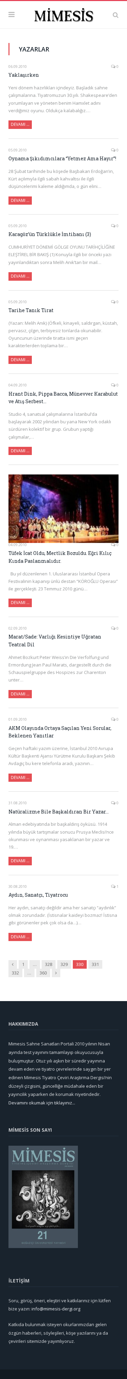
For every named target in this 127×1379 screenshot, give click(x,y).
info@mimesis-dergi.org (55, 1309)
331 (95, 964)
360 (43, 973)
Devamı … (20, 124)
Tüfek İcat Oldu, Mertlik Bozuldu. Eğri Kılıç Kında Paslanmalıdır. (59, 557)
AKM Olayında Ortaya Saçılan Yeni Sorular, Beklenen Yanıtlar (59, 732)
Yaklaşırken (23, 75)
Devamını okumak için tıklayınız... (41, 1103)
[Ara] (116, 15)
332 (15, 973)
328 (48, 964)
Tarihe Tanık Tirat (31, 310)
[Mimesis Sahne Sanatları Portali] (63, 13)
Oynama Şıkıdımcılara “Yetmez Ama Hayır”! (62, 158)
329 (64, 964)
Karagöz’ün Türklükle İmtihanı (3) (49, 234)
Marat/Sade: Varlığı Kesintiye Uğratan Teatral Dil (54, 640)
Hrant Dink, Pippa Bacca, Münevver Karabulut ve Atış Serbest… (63, 398)
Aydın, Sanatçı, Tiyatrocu (38, 895)
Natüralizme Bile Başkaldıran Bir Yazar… (58, 811)
